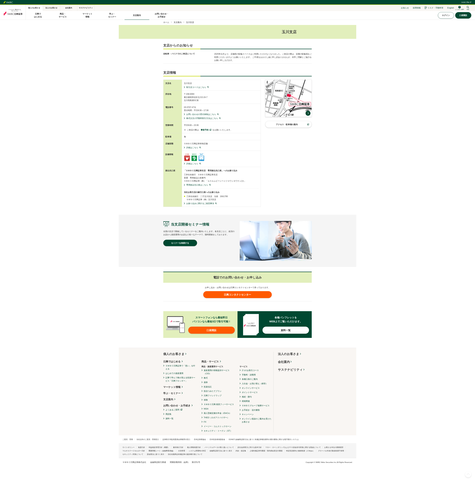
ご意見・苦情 (127, 439)
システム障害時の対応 (197, 451)
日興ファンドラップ (213, 396)
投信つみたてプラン (213, 391)
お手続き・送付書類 (251, 410)
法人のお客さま (288, 354)
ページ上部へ (468, 474)
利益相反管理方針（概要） (159, 447)
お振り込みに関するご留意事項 (200, 203)
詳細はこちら (192, 148)
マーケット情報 (172, 387)
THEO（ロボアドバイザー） (216, 418)
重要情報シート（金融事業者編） (162, 451)
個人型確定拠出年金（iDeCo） (217, 413)
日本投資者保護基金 (217, 439)
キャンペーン (248, 414)
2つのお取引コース (250, 370)
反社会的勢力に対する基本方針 (250, 447)
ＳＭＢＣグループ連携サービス (256, 406)
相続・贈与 (247, 397)
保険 (206, 400)
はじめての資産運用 (174, 373)
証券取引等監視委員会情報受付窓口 (176, 439)
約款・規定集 (241, 451)
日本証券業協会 (200, 439)
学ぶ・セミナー (172, 393)
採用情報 (417, 8)
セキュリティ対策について (132, 454)
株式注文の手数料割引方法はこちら (202, 118)
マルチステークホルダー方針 (133, 451)
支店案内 (168, 399)
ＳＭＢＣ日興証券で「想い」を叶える (180, 367)
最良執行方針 (178, 447)
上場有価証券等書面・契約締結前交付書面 (266, 451)
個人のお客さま (174, 354)
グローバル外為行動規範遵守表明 (331, 451)
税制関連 (246, 401)
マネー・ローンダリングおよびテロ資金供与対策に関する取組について (293, 447)
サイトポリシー (128, 447)
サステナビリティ (290, 369)
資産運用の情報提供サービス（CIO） (216, 372)
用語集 (168, 414)
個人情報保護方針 (194, 447)
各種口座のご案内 (250, 379)
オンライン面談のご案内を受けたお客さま (257, 420)
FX (205, 422)
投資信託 (208, 387)
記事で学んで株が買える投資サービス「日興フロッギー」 (180, 379)
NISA (206, 409)
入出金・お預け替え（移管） (255, 384)
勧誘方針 (141, 447)
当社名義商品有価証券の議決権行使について (185, 454)
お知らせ (405, 8)
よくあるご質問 (172, 410)
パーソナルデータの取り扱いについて (219, 447)
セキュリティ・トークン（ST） (218, 431)
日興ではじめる (172, 361)
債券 (206, 382)
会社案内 (284, 361)
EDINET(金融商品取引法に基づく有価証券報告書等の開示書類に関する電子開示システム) (264, 439)
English (450, 8)
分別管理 (181, 451)
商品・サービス (210, 361)
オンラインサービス (251, 388)
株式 (206, 378)
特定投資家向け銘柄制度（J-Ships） (300, 451)
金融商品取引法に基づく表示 (221, 451)
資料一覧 (169, 419)
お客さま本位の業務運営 (333, 447)
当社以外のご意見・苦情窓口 (147, 439)
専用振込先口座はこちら (197, 185)
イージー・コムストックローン (217, 426)
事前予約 (205, 130)
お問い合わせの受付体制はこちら (201, 114)
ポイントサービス (250, 392)
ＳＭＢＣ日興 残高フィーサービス (219, 404)
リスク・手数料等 (435, 8)
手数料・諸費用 (249, 375)
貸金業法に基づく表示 (155, 454)
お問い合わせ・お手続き (176, 405)
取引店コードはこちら (196, 87)
